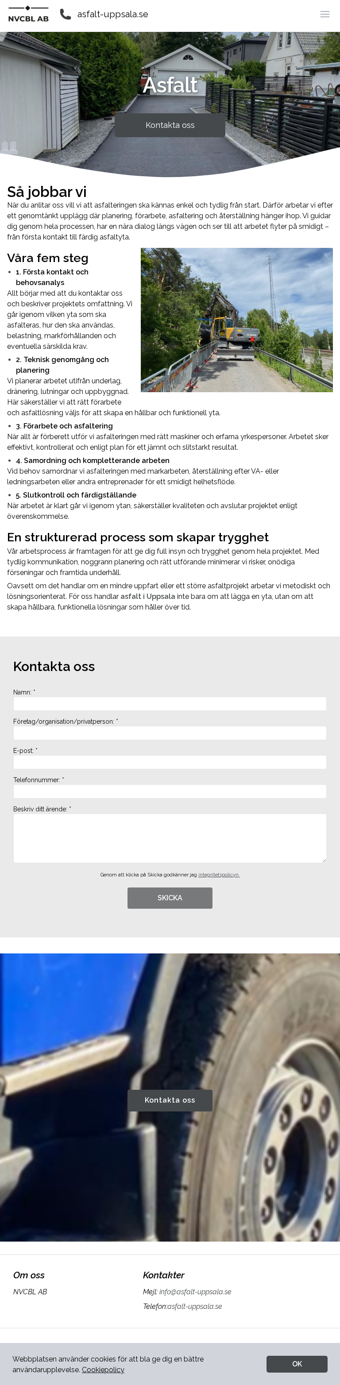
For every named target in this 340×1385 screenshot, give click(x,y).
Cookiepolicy (103, 1370)
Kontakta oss (170, 125)
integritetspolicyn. (219, 875)
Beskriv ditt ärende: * (42, 809)
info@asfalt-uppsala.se (195, 1292)
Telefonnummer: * (38, 779)
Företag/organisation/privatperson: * (65, 721)
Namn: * (24, 692)
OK (297, 1364)
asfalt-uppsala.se (112, 14)
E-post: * (25, 750)
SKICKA (170, 898)
